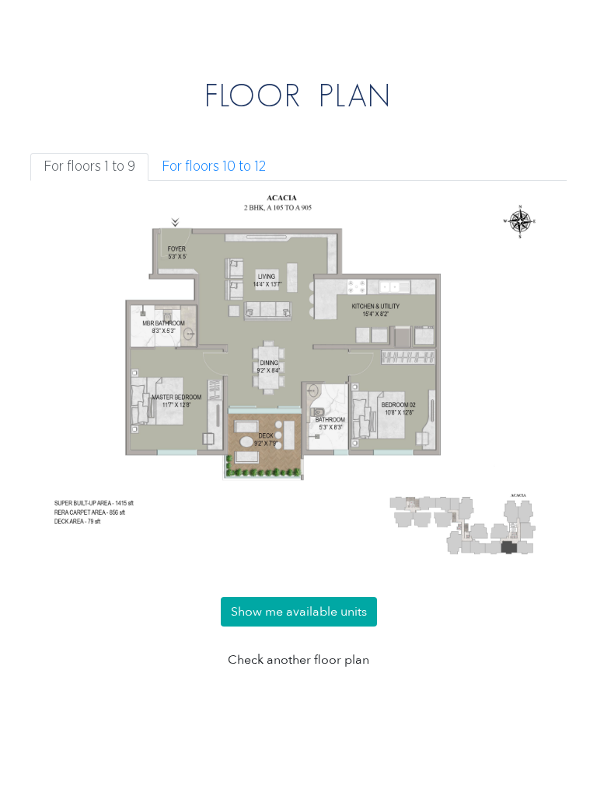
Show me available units (299, 611)
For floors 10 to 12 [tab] (214, 167)
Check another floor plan (298, 659)
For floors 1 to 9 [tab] (89, 167)
